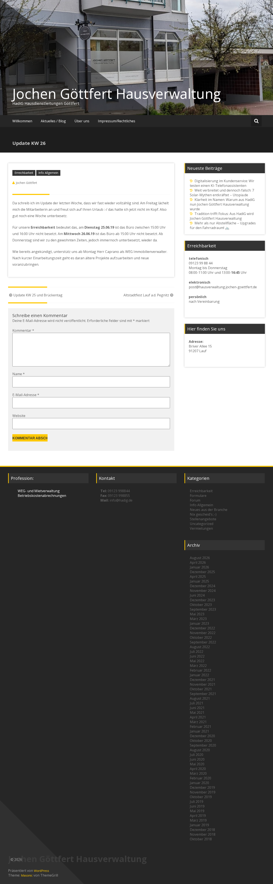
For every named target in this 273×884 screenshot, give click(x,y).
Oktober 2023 (201, 604)
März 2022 (198, 665)
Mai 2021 (197, 712)
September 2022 (203, 642)
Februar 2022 (200, 670)
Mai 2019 (197, 811)
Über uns (81, 121)
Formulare (198, 495)
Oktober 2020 (201, 740)
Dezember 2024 (202, 586)
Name (18, 374)
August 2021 (200, 698)
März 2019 (198, 820)
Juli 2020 (196, 754)
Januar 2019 (199, 825)
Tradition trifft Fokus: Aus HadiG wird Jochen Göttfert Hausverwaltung (222, 216)
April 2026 (198, 562)
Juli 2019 (196, 801)
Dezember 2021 (202, 679)
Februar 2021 (200, 726)
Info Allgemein (48, 173)
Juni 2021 (197, 707)
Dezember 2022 (202, 628)
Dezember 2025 (202, 572)
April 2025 (198, 576)
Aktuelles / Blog (53, 121)
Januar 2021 (199, 731)
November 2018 (202, 834)
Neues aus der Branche (208, 509)
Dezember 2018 (202, 829)
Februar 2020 (200, 778)
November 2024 (202, 590)
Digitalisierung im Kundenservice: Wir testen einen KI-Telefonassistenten (222, 183)
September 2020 (203, 745)
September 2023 (203, 609)
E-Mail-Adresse (25, 394)
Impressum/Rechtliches (116, 121)
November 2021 (202, 684)
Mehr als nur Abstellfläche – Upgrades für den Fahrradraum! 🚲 (223, 225)
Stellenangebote (203, 519)
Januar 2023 (199, 623)
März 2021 (198, 722)
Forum (195, 500)
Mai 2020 (197, 764)
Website (18, 415)
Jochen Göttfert (26, 183)
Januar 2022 (199, 675)
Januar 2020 (199, 782)
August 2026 (200, 557)
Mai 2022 (197, 661)
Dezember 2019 (202, 787)
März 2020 (198, 773)
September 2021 (203, 693)
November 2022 (202, 632)
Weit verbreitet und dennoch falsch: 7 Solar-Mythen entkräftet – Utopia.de (222, 192)
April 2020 (198, 768)
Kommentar (23, 330)
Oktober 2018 (201, 839)
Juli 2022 (196, 651)
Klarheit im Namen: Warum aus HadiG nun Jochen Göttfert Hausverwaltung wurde (222, 204)
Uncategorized (201, 523)
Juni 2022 (197, 656)
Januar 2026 (199, 567)
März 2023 (198, 618)
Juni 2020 (197, 759)
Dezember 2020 (202, 736)
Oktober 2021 (201, 689)
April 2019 (198, 815)
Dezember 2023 (202, 600)
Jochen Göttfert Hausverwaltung (116, 93)
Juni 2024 (197, 595)
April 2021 (198, 717)
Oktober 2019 (201, 797)
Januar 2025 (199, 581)
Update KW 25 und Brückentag (37, 295)
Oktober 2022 (201, 637)
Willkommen (22, 121)
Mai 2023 (197, 614)
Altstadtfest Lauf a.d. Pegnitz (146, 295)
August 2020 (200, 750)
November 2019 (202, 792)
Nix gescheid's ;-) (203, 514)
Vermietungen (201, 528)
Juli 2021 (196, 703)
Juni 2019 (197, 806)
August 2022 (200, 647)
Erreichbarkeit (24, 173)
